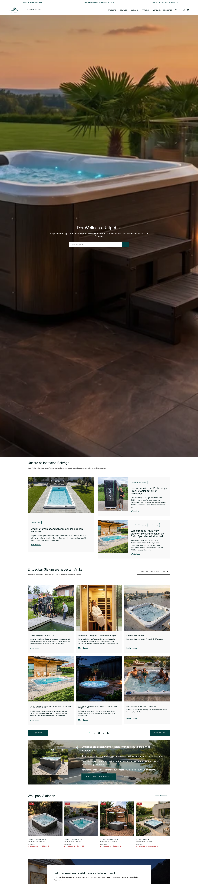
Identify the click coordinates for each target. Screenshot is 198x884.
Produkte (112, 10)
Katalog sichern (34, 10)
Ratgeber (145, 10)
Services (123, 10)
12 (108, 732)
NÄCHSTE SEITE (160, 733)
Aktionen (157, 10)
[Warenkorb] (188, 10)
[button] (176, 10)
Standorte (167, 10)
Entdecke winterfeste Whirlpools (99, 776)
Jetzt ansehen (161, 796)
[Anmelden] (184, 10)
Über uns (134, 10)
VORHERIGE (38, 733)
